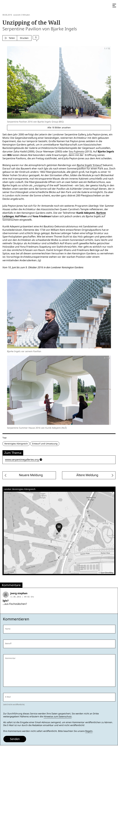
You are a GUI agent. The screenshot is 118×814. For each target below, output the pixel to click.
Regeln (88, 731)
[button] (59, 528)
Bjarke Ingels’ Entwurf (89, 165)
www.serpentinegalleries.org (22, 459)
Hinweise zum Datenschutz (58, 716)
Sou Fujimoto (76, 151)
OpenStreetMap (107, 572)
